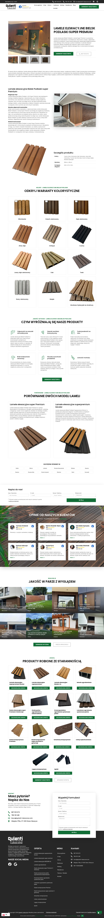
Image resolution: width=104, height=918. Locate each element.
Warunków (75, 915)
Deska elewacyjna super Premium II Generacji (43, 868)
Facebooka (63, 518)
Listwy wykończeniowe (40, 899)
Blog (74, 5)
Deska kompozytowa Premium (42, 887)
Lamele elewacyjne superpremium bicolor (43, 854)
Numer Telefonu (57, 493)
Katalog (62, 5)
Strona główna (38, 5)
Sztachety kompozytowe (41, 895)
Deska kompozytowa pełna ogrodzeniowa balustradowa (41, 873)
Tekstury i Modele (62, 873)
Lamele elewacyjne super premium (43, 858)
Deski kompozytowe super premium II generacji (44, 891)
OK (82, 915)
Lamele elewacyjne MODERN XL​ (42, 861)
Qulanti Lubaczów (23, 912)
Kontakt (55, 8)
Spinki (35, 905)
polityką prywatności (14, 501)
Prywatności (69, 915)
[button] (10, 38)
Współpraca (68, 5)
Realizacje (56, 5)
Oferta (49, 5)
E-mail (32, 493)
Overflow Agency (91, 912)
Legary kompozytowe (40, 902)
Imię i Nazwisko (12, 493)
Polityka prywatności (51, 912)
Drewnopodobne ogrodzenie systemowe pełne (42, 878)
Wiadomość (78, 493)
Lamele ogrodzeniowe (40, 865)
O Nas (44, 5)
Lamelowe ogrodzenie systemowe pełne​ (43, 883)
